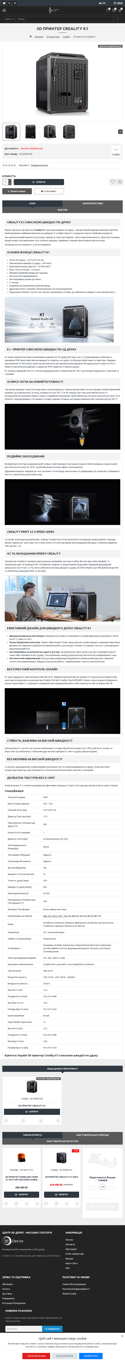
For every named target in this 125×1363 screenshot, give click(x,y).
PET (60, 916)
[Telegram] (15, 3)
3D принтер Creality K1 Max (61, 1177)
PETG (55, 916)
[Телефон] (9, 3)
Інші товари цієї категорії (62, 1141)
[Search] (118, 19)
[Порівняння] (120, 182)
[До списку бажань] (113, 182)
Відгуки (62, 210)
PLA (50, 916)
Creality (66, 37)
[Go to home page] (31, 36)
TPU (65, 916)
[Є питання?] (58, 1121)
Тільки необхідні (36, 1356)
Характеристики (93, 203)
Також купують (32, 1135)
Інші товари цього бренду (92, 1135)
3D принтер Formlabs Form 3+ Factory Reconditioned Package (21, 1178)
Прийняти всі (91, 1356)
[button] (102, 1183)
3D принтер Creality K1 (32, 1105)
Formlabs (14, 1170)
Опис (32, 203)
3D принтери (52, 37)
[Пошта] (4, 3)
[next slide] (120, 131)
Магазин (39, 37)
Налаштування (64, 1356)
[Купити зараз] (41, 1121)
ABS (45, 916)
